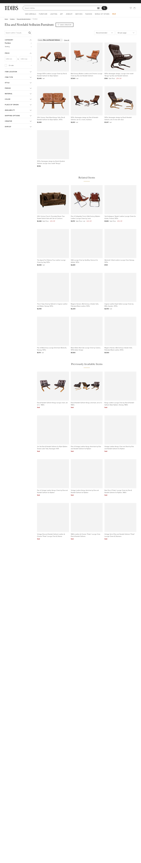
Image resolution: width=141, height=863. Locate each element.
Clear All (66, 40)
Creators (12, 19)
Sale (114, 14)
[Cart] (134, 8)
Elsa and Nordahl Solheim (24, 19)
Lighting (53, 14)
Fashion (88, 14)
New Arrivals (30, 14)
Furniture (43, 14)
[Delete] (61, 40)
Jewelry (69, 14)
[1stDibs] (11, 8)
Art (61, 14)
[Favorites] (131, 8)
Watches (78, 14)
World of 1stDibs (102, 14)
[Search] (30, 33)
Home (6, 19)
